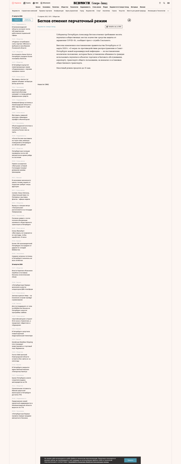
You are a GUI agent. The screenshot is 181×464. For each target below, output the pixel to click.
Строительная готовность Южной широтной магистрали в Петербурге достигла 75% (21, 392)
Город (82, 11)
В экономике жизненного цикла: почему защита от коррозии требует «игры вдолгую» (21, 183)
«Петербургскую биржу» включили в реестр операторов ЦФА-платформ (22, 287)
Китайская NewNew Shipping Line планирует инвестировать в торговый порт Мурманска (22, 345)
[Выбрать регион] (160, 3)
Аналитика (106, 11)
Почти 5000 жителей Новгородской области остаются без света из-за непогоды (21, 358)
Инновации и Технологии (156, 11)
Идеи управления (72, 11)
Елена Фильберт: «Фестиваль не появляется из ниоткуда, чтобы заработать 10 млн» (22, 234)
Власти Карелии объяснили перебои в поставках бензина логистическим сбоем (22, 274)
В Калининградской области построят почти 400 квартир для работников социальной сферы (21, 31)
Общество (64, 7)
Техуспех (122, 11)
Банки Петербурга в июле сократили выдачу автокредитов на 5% (21, 380)
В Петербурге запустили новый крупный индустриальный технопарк (22, 334)
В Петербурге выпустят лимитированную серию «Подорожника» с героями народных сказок (22, 68)
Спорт (99, 11)
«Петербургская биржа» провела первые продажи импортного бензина (21, 416)
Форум (105, 7)
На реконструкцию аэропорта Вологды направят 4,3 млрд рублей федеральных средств (21, 93)
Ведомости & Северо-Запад (119, 7)
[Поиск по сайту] (164, 3)
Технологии (74, 7)
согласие (76, 460)
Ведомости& (90, 11)
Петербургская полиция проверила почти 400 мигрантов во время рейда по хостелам (22, 154)
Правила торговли (45, 11)
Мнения (142, 7)
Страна (114, 11)
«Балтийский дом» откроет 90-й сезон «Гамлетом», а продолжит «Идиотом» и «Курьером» (22, 322)
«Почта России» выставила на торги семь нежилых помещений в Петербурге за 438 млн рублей (22, 142)
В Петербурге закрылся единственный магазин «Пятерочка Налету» (20, 369)
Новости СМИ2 (43, 84)
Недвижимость (85, 7)
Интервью (134, 7)
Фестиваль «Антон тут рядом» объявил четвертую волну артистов (22, 81)
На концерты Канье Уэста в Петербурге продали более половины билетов (22, 56)
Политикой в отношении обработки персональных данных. (88, 462)
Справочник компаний (29, 11)
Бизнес (38, 7)
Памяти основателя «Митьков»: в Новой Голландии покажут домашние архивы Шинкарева (19, 168)
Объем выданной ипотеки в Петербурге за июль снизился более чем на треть (22, 129)
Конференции (58, 11)
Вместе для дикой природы (136, 11)
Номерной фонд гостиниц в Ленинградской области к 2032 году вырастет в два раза (22, 106)
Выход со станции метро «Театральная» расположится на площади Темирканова (22, 209)
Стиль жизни (96, 7)
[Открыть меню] (168, 3)
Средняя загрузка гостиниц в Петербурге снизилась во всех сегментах (22, 258)
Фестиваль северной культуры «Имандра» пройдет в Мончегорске (21, 117)
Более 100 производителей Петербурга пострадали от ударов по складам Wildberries (22, 247)
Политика (55, 7)
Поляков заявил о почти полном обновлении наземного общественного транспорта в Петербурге (22, 221)
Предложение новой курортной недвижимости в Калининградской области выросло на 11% (22, 404)
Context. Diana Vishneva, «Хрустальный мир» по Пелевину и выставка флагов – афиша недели (21, 196)
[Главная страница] (82, 3)
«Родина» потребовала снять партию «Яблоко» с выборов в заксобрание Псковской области (21, 45)
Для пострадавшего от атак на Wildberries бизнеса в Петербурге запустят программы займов (22, 309)
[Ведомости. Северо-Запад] (99, 3)
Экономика (46, 7)
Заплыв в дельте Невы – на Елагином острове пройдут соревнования (22, 298)
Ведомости (16, 11)
